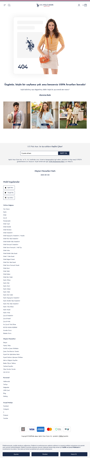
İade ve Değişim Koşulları (10, 360)
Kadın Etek (6, 283)
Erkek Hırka (6, 250)
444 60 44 (45, 175)
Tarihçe (5, 384)
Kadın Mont (6, 286)
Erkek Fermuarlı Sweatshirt (10, 245)
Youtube (5, 418)
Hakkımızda (6, 381)
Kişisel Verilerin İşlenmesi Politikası (13, 357)
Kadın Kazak (6, 310)
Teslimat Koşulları (8, 366)
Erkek (4, 215)
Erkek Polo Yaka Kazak (9, 262)
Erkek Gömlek (7, 227)
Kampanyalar (7, 221)
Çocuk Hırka (6, 322)
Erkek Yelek (6, 271)
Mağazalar (6, 387)
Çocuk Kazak (7, 319)
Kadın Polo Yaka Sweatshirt (10, 304)
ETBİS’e (61, 436)
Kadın (5, 212)
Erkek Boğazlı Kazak (9, 259)
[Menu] (4, 5)
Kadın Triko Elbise (8, 307)
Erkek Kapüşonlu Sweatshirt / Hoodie (13, 236)
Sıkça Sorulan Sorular (9, 369)
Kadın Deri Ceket (8, 295)
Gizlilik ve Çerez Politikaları (11, 348)
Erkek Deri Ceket (8, 277)
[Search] (9, 5)
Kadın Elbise (6, 280)
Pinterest (5, 415)
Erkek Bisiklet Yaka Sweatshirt (11, 242)
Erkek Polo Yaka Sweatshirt (10, 239)
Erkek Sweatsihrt (7, 233)
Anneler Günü (7, 330)
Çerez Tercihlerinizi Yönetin (11, 351)
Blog (4, 393)
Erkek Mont (6, 268)
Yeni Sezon (6, 209)
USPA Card (6, 390)
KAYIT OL (63, 153)
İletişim (5, 343)
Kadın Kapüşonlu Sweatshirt (11, 298)
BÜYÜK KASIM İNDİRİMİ (10, 327)
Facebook (6, 406)
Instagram (6, 409)
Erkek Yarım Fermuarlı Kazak (11, 265)
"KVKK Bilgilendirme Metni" (57, 162)
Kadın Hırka (6, 313)
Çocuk (5, 218)
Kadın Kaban (7, 289)
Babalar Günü (7, 333)
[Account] (79, 5)
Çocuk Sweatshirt (8, 316)
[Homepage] (45, 5)
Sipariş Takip (7, 346)
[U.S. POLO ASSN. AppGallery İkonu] (45, 198)
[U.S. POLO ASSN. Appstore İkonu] (45, 188)
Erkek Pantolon (7, 230)
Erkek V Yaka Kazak (8, 256)
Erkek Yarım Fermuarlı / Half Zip (12, 248)
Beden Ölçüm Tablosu (9, 363)
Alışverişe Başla (45, 95)
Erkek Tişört (6, 224)
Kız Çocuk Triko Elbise (9, 324)
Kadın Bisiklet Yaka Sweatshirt (11, 301)
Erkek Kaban (6, 274)
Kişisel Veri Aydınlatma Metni (11, 354)
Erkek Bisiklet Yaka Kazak (10, 253)
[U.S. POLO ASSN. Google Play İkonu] (45, 193)
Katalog (5, 396)
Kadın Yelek (6, 292)
